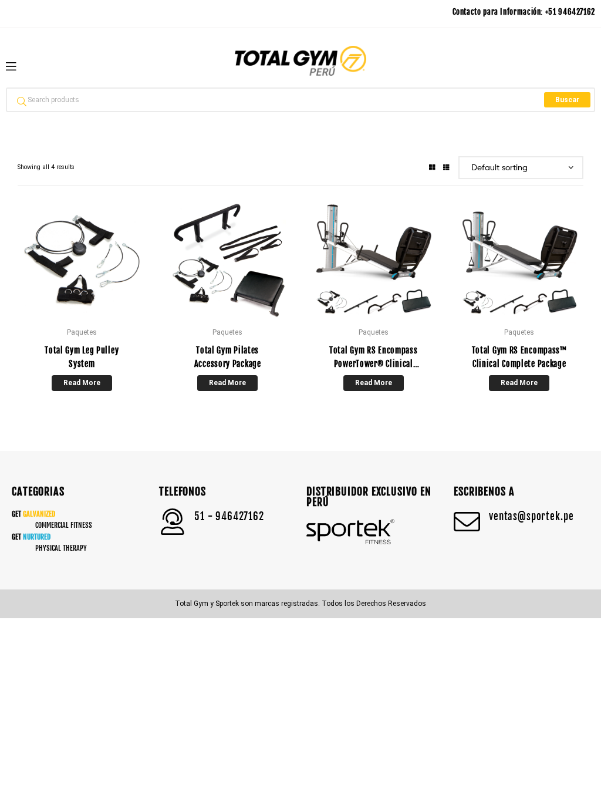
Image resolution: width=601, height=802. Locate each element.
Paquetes (82, 332)
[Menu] (11, 65)
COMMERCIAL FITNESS (63, 525)
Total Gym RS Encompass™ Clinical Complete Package (519, 357)
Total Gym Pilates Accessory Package (227, 357)
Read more (81, 383)
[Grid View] (432, 167)
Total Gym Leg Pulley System (82, 357)
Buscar (567, 100)
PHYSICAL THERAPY (61, 548)
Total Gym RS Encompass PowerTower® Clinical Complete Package (373, 357)
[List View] (446, 167)
